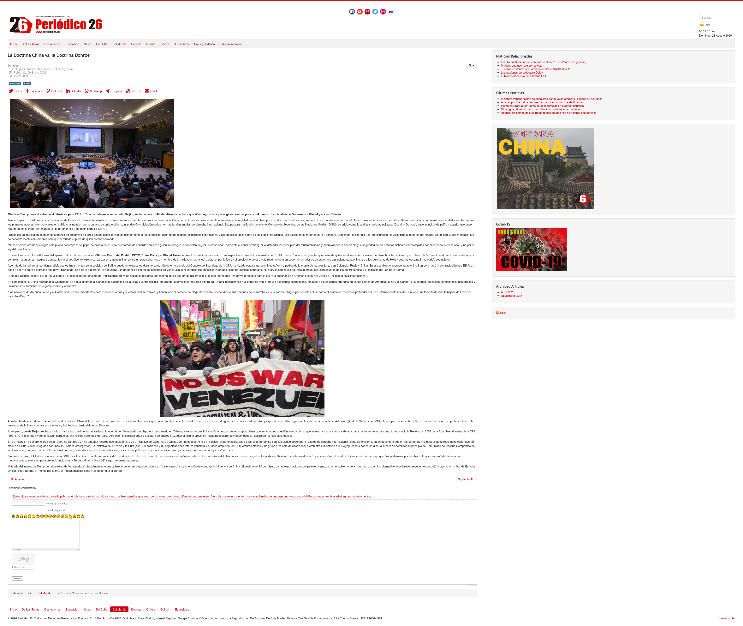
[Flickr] (391, 12)
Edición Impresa (230, 44)
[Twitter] (375, 12)
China (27, 83)
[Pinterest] (367, 12)
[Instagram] (383, 12)
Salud (87, 44)
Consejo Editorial (204, 44)
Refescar (20, 567)
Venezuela (14, 83)
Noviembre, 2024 (512, 295)
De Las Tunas (30, 44)
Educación (72, 44)
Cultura (150, 44)
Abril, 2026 (507, 292)
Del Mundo (119, 44)
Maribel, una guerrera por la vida (521, 65)
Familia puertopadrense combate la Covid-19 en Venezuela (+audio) (543, 62)
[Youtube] (360, 12)
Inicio (13, 44)
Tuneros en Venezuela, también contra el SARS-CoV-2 (535, 69)
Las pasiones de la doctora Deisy (522, 72)
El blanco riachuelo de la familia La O (524, 76)
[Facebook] (352, 12)
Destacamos (52, 44)
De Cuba (101, 44)
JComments (472, 586)
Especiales (182, 44)
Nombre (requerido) (56, 503)
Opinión (165, 44)
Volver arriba (727, 618)
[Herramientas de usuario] (471, 65)
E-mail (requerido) (55, 510)
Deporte (136, 44)
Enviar (17, 578)
